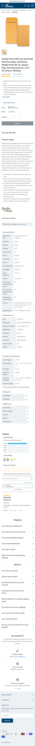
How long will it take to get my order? (14, 532)
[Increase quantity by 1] (20, 117)
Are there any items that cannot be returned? (13, 584)
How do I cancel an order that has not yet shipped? (15, 626)
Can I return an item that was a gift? (13, 613)
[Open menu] (2, 5)
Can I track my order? (9, 549)
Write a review (19, 76)
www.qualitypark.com (22, 326)
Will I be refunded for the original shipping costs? (15, 600)
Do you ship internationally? (11, 543)
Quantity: (4, 117)
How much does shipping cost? (12, 526)
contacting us (21, 656)
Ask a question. (22, 224)
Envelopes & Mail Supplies (19, 10)
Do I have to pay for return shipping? (13, 607)
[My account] (28, 6)
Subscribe (7, 720)
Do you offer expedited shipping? (12, 538)
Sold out (17, 123)
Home (3, 10)
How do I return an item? (10, 576)
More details (6, 97)
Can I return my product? (10, 571)
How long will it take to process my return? (13, 592)
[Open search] (25, 6)
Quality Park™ (6, 74)
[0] (32, 6)
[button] (32, 6)
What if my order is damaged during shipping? (13, 556)
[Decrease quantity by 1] (10, 117)
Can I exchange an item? (10, 619)
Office (8, 10)
